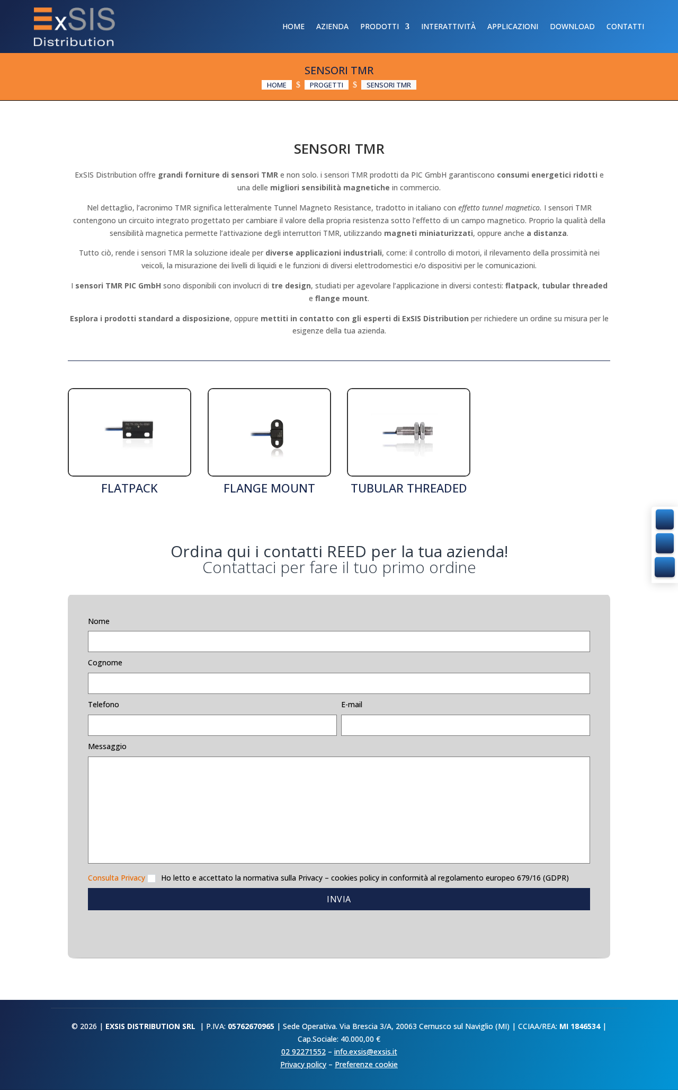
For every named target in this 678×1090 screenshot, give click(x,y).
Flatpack (129, 488)
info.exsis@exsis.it (365, 1052)
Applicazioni (512, 26)
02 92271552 (303, 1052)
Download (572, 26)
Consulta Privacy (116, 878)
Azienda (332, 26)
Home (293, 26)
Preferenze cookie (366, 1064)
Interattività (448, 26)
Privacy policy (303, 1064)
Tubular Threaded (409, 488)
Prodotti (379, 26)
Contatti (625, 26)
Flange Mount (269, 488)
